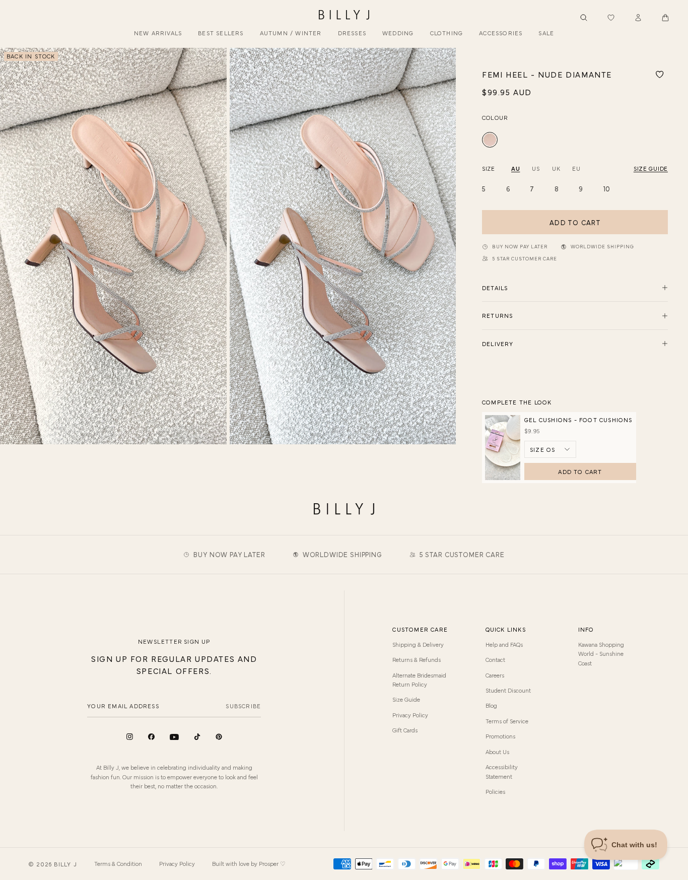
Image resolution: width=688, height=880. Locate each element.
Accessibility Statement (502, 771)
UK (556, 168)
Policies (495, 791)
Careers (495, 675)
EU (576, 168)
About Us (497, 752)
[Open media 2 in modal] (343, 246)
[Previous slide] (12, 246)
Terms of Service (507, 721)
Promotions (500, 736)
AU (515, 168)
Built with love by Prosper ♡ (249, 863)
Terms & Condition (118, 863)
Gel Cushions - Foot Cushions (578, 420)
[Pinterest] (219, 736)
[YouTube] (174, 737)
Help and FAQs (504, 644)
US (535, 168)
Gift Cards (405, 730)
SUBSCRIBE (243, 706)
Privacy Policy (410, 715)
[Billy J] (344, 15)
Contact (495, 659)
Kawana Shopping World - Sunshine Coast (601, 653)
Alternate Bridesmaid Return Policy (419, 679)
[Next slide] (444, 246)
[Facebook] (151, 736)
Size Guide (406, 699)
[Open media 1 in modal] (113, 246)
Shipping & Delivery (418, 644)
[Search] (583, 17)
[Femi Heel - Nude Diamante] (490, 140)
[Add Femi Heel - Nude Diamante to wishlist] (660, 74)
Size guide (651, 168)
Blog (491, 705)
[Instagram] (129, 736)
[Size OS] (550, 449)
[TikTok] (197, 736)
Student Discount (508, 690)
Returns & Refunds (416, 659)
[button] (665, 17)
